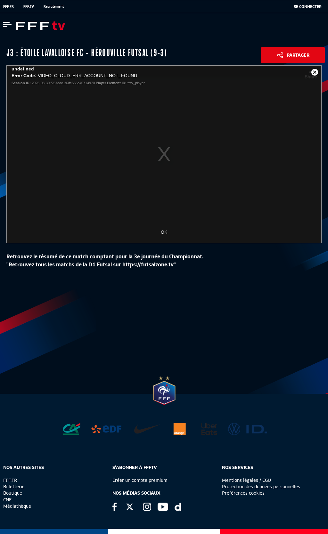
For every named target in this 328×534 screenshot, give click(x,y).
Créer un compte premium (139, 480)
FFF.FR (8, 6)
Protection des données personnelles (261, 486)
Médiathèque (17, 506)
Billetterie (14, 486)
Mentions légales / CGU (246, 480)
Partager (298, 55)
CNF (7, 499)
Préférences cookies (243, 493)
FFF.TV (28, 6)
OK (164, 232)
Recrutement (54, 6)
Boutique (12, 493)
